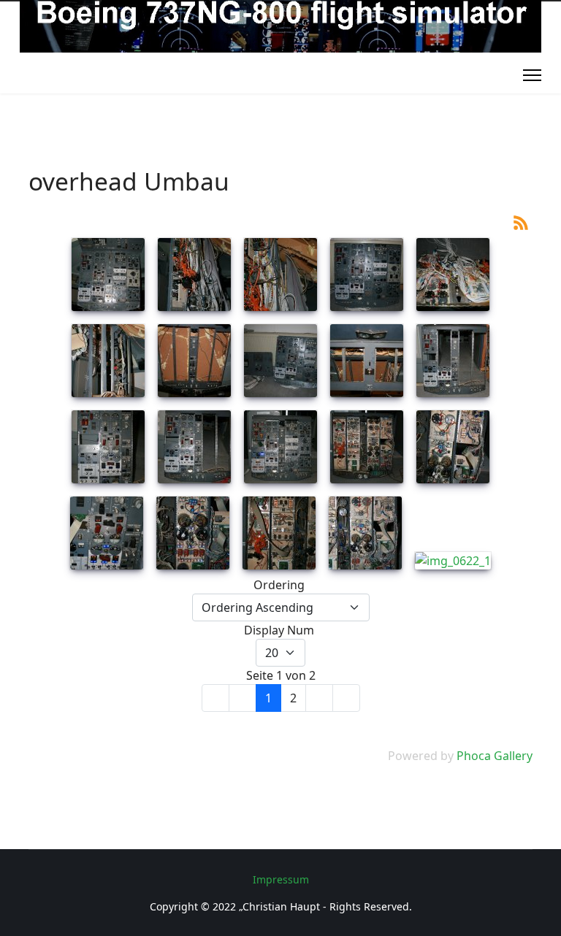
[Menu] (532, 75)
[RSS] (521, 221)
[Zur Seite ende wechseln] (346, 698)
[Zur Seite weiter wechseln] (319, 698)
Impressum (281, 879)
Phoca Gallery (495, 756)
